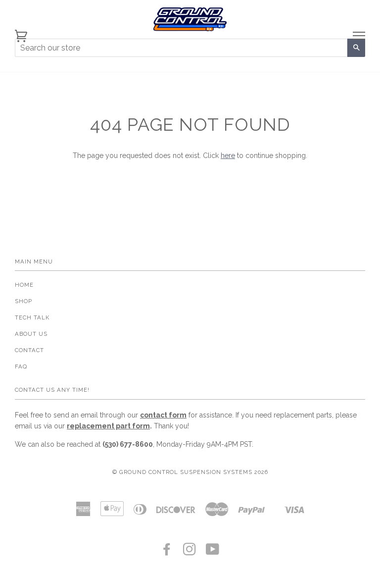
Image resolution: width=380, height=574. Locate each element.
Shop (23, 301)
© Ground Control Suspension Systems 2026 (190, 472)
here (228, 155)
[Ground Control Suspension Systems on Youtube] (213, 552)
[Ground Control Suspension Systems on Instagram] (189, 552)
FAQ (21, 366)
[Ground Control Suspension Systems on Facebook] (167, 552)
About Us (31, 333)
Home (24, 284)
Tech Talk (32, 317)
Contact (29, 350)
